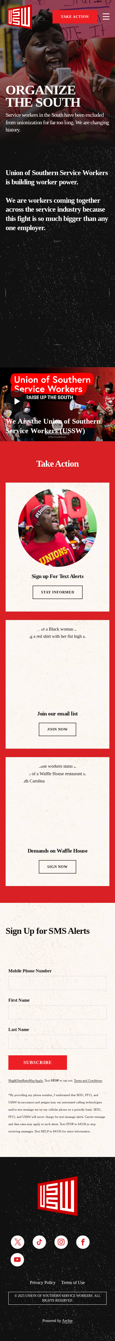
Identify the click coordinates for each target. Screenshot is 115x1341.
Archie (67, 1321)
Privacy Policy (43, 1282)
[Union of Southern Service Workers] (19, 17)
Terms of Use (73, 1282)
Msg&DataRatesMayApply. (26, 1080)
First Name (19, 1000)
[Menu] (106, 16)
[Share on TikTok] (39, 1242)
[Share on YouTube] (17, 1259)
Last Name (18, 1029)
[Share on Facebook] (83, 1242)
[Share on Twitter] (17, 1242)
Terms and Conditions (88, 1080)
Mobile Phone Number (30, 970)
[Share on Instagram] (61, 1242)
